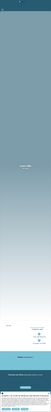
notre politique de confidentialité (22, 406)
